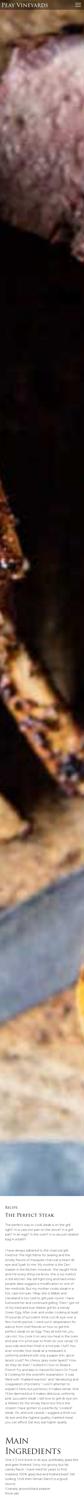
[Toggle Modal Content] (78, 4)
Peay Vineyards (24, 5)
